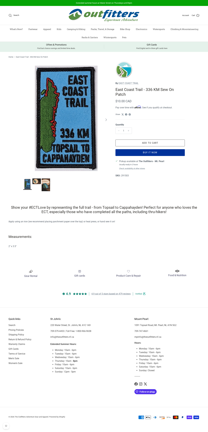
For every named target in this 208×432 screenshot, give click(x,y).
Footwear (32, 29)
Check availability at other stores (132, 168)
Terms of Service (16, 353)
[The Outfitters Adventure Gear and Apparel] (104, 15)
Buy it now (150, 152)
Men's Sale (13, 358)
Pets (124, 37)
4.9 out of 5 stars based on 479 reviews (111, 293)
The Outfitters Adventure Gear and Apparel (31, 417)
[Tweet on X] (123, 114)
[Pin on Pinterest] (130, 114)
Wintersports (109, 37)
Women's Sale (15, 363)
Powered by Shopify (57, 417)
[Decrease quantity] (118, 131)
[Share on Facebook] (126, 114)
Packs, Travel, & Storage (102, 29)
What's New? (16, 29)
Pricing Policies (16, 330)
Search (11, 325)
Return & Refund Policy (19, 339)
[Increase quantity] (129, 131)
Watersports (159, 29)
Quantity (119, 124)
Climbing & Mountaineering (184, 29)
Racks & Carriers (90, 37)
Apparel (47, 29)
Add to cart (150, 143)
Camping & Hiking (76, 29)
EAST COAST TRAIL (129, 83)
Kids (59, 29)
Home (10, 57)
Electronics (141, 29)
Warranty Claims (16, 344)
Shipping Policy (16, 334)
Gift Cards (13, 349)
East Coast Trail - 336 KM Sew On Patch (32, 57)
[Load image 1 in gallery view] (66, 118)
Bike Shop (125, 29)
